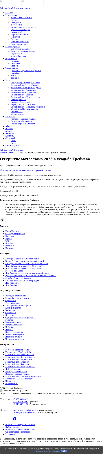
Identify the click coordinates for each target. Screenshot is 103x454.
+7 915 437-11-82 (20, 404)
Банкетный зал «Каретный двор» (26, 87)
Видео (13, 143)
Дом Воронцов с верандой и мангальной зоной (27, 273)
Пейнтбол (15, 37)
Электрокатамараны (20, 41)
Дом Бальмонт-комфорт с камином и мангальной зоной (30, 275)
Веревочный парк (19, 32)
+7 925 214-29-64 (20, 402)
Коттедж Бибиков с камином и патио (22, 259)
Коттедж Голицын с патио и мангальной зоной (26, 263)
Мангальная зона (13, 322)
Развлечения (11, 15)
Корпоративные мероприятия (18, 305)
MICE (13, 75)
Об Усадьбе (10, 138)
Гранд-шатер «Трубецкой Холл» (20, 352)
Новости (9, 128)
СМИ (13, 140)
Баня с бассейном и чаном (23, 51)
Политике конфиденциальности (48, 451)
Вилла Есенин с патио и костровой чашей (24, 261)
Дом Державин (12, 285)
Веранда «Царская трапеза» (23, 104)
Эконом (14, 66)
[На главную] (21, 6)
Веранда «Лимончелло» (22, 102)
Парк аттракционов (20, 34)
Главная (9, 13)
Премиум (15, 61)
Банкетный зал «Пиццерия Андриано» (28, 107)
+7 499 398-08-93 (20, 399)
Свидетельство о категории (18, 432)
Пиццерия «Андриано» (21, 121)
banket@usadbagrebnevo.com (26, 412)
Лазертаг (15, 39)
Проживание (11, 58)
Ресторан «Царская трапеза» (24, 119)
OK (64, 451)
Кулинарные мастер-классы (23, 27)
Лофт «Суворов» (18, 99)
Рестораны (10, 116)
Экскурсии (16, 22)
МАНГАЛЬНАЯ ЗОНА (21, 17)
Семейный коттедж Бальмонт (18, 278)
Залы (7, 80)
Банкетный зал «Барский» (23, 95)
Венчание (9, 315)
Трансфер (15, 78)
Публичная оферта (13, 427)
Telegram (4, 8)
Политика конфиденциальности (20, 424)
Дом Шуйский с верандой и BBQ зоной (23, 266)
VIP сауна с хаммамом (21, 49)
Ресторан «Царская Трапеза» (18, 350)
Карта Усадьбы (12, 145)
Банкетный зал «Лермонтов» (24, 90)
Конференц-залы (13, 308)
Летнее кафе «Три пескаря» (23, 124)
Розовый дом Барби (14, 271)
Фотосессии (16, 25)
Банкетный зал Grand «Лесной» (25, 85)
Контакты (9, 136)
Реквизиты (10, 434)
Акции (8, 131)
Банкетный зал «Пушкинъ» (23, 92)
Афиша (8, 126)
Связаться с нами (22, 8)
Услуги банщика (18, 56)
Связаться (18, 150)
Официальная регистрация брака (20, 317)
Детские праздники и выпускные (26, 70)
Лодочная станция (19, 44)
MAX (11, 8)
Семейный (16, 63)
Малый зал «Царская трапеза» (24, 109)
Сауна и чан (16, 54)
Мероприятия (11, 68)
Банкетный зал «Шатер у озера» (25, 97)
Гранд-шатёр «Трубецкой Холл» (25, 83)
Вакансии (9, 133)
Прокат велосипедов (20, 29)
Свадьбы (15, 73)
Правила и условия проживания (20, 429)
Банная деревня (12, 46)
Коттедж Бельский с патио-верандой (22, 280)
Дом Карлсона (12, 283)
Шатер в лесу (17, 111)
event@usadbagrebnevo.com (25, 410)
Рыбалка (15, 20)
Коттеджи (9, 236)
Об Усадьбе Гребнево (15, 233)
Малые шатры (17, 114)
